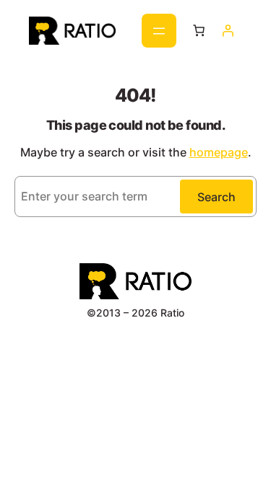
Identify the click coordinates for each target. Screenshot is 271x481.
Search (216, 197)
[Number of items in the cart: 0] (198, 30)
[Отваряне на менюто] (159, 31)
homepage (218, 152)
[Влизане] (227, 30)
